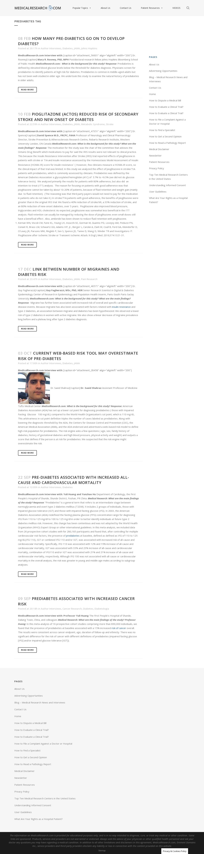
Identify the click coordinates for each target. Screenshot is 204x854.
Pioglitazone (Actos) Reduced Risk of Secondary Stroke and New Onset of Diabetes (78, 116)
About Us (105, 7)
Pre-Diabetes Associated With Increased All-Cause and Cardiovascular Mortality (73, 480)
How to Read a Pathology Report (167, 142)
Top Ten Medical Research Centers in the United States (45, 798)
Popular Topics (80, 7)
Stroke (109, 124)
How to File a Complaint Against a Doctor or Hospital (43, 743)
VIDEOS (176, 7)
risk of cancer (119, 628)
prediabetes (73, 535)
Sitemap (102, 850)
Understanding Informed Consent (167, 185)
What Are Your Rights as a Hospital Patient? (38, 819)
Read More (27, 89)
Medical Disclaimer (159, 149)
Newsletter (155, 155)
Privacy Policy (156, 168)
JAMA (77, 48)
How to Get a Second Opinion (165, 136)
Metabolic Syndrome (93, 124)
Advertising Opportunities (163, 70)
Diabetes (67, 48)
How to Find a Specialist (162, 130)
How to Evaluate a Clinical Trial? (166, 106)
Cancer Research (72, 608)
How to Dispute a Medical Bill (165, 100)
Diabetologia (102, 608)
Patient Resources (150, 7)
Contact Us (125, 7)
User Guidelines (157, 191)
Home (152, 94)
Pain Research (89, 279)
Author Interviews (51, 48)
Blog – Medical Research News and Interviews (39, 702)
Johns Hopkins (89, 48)
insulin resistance (121, 306)
